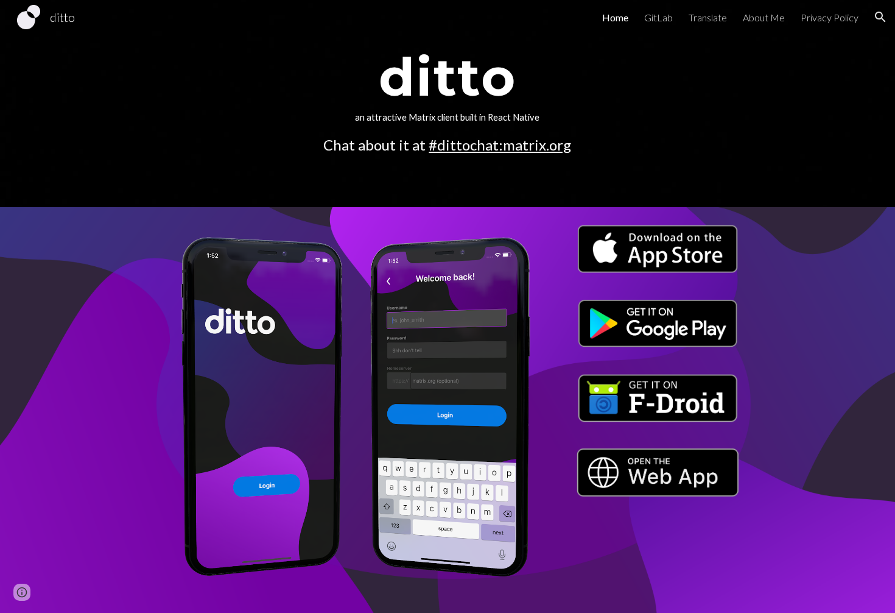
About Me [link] (764, 17)
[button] (880, 17)
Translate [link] (708, 17)
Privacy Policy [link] (829, 17)
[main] (447, 103)
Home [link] (615, 17)
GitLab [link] (658, 17)
